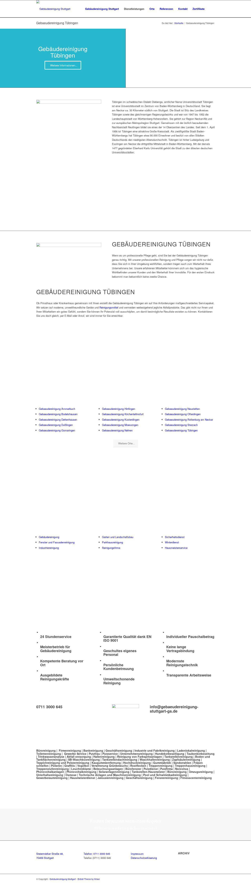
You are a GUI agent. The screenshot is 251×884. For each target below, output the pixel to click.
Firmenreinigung (70, 750)
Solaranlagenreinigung (114, 772)
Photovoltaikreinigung (81, 772)
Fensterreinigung (166, 778)
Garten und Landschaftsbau (117, 537)
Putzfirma (166, 769)
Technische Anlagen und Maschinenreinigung (110, 775)
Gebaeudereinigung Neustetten (182, 409)
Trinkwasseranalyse (51, 757)
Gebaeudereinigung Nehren (117, 430)
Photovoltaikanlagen (50, 772)
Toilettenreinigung (48, 754)
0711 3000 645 (49, 706)
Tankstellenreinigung (178, 757)
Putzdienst (151, 769)
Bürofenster (133, 769)
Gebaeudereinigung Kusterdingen (120, 419)
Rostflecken (138, 766)
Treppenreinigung (161, 766)
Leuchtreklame (81, 769)
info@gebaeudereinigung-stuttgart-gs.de (174, 709)
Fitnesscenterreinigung (196, 778)
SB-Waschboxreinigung (84, 759)
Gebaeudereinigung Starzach (181, 425)
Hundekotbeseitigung (169, 754)
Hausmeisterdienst (82, 778)
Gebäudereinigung (49, 537)
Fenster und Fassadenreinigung (57, 542)
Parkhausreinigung (112, 542)
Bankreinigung (93, 750)
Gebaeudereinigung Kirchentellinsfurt (123, 414)
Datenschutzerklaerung (144, 858)
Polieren (56, 766)
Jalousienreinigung (110, 778)
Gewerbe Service (75, 754)
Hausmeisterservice (176, 548)
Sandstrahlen (182, 763)
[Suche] (211, 8)
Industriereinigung (49, 548)
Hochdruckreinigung (137, 763)
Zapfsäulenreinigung (186, 759)
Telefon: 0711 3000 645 (97, 854)
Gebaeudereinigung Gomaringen (57, 430)
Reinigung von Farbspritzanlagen (139, 757)
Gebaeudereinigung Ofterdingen (183, 414)
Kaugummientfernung (106, 763)
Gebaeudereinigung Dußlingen (56, 425)
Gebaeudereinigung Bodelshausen (58, 414)
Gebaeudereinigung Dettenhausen (58, 419)
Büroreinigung (46, 750)
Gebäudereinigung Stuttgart (63, 878)
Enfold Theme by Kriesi (89, 878)
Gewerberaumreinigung (52, 778)
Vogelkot (83, 766)
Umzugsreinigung (201, 772)
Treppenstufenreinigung (52, 769)
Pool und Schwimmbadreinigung (165, 775)
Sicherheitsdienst (175, 537)
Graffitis (69, 766)
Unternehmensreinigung (136, 754)
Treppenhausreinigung (190, 766)
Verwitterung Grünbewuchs (109, 766)
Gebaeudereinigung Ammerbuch (57, 409)
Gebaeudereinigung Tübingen (57, 23)
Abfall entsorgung (79, 757)
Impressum (137, 854)
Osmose (70, 775)
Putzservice (110, 754)
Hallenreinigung (104, 757)
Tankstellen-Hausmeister (148, 772)
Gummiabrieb (162, 763)
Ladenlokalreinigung (191, 750)
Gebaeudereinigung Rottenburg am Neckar (189, 419)
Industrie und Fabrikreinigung (155, 750)
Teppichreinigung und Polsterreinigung (62, 763)
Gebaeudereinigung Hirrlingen (118, 409)
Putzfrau (94, 754)
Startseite (178, 23)
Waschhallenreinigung (155, 759)
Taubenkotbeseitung (201, 754)
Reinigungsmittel (109, 307)
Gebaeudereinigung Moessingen (120, 425)
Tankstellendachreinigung (119, 759)
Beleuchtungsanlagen (108, 769)
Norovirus (181, 769)
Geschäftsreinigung (119, 750)
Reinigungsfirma (111, 548)
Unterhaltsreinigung (49, 775)
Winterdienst (172, 542)
